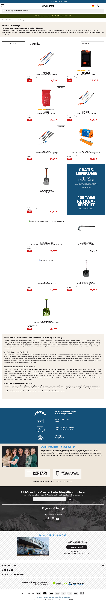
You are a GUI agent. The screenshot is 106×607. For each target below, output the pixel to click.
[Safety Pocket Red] (46, 98)
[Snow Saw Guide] (86, 229)
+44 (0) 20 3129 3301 (69, 472)
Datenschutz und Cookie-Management (57, 597)
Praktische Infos (13, 574)
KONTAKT (40, 473)
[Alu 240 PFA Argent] (46, 59)
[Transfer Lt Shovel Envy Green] (46, 307)
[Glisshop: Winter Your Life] (48, 6)
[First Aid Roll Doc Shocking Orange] (86, 137)
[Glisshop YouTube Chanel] (57, 519)
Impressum (39, 597)
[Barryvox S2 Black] (86, 59)
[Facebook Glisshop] (48, 519)
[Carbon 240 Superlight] (46, 137)
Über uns (8, 570)
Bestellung (9, 565)
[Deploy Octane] (46, 176)
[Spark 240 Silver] (46, 268)
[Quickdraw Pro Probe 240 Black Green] (46, 229)
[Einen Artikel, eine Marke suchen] (102, 11)
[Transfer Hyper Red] (86, 268)
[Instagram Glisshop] (53, 519)
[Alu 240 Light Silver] (86, 98)
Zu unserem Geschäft (77, 547)
